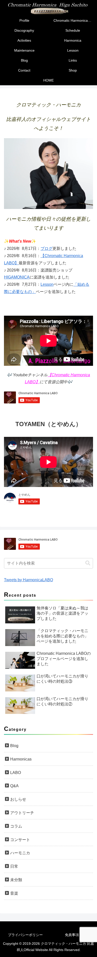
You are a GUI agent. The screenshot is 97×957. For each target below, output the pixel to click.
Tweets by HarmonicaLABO (28, 580)
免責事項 (72, 935)
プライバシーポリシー (25, 935)
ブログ (46, 248)
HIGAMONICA (17, 277)
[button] (87, 563)
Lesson (47, 284)
